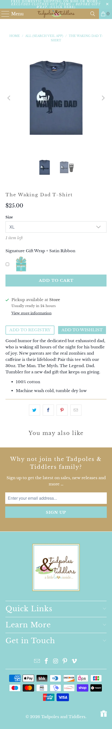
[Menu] (3, 14)
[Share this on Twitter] (34, 410)
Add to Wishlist (82, 329)
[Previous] (9, 98)
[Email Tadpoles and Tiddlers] (37, 661)
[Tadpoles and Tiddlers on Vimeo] (74, 661)
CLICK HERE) (63, 7)
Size (9, 217)
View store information (31, 313)
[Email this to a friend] (76, 410)
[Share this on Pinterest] (62, 410)
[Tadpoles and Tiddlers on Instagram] (56, 661)
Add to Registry (30, 329)
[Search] (93, 14)
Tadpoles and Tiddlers (63, 716)
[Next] (102, 98)
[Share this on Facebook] (48, 410)
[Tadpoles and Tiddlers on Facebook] (46, 661)
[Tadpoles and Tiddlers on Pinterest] (65, 661)
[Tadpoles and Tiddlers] (56, 14)
